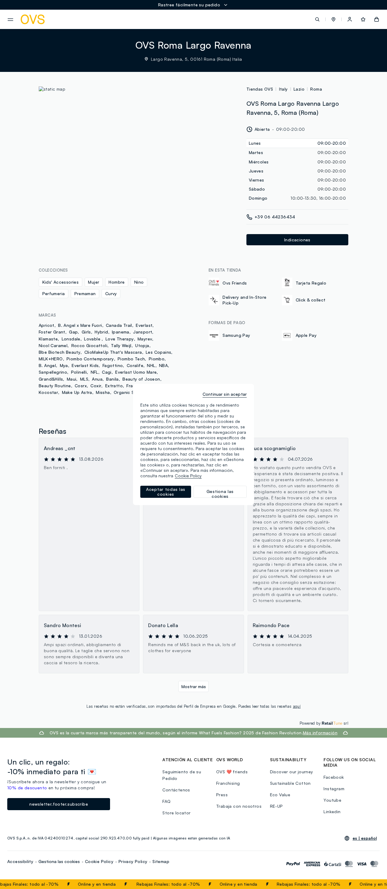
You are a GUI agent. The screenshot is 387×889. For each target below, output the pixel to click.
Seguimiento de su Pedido (181, 775)
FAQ (166, 801)
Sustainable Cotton (290, 783)
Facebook (334, 777)
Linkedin (332, 811)
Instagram (334, 788)
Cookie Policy (99, 861)
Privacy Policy (133, 861)
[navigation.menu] (10, 20)
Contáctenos (176, 789)
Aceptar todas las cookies (165, 492)
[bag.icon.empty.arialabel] (376, 19)
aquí (297, 706)
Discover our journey (291, 771)
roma (316, 89)
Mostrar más (193, 686)
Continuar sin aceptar (225, 394)
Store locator (176, 812)
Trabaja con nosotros (239, 806)
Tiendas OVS (259, 89)
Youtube (332, 800)
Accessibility (20, 861)
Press (222, 794)
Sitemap (160, 861)
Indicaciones (297, 239)
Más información (320, 732)
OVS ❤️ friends (232, 771)
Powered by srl (324, 723)
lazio (299, 89)
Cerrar (371, 884)
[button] (333, 19)
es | (365, 838)
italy (283, 89)
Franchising (228, 783)
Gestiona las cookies (59, 861)
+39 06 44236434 (275, 216)
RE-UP (276, 806)
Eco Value (280, 794)
